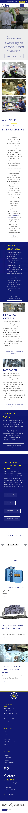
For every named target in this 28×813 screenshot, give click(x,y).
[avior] (5, 5)
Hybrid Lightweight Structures (12, 711)
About (6, 732)
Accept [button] (4, 809)
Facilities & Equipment (10, 737)
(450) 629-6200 (10, 794)
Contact (7, 755)
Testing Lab (8, 721)
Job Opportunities (9, 762)
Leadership (8, 734)
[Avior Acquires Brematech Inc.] (14, 574)
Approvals (7, 739)
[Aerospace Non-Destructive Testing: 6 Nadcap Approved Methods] (14, 653)
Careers (7, 760)
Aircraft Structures (9, 708)
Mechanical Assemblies (11, 713)
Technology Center (10, 718)
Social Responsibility (10, 742)
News (6, 744)
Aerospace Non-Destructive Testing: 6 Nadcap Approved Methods (12, 669)
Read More (4, 596)
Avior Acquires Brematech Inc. (13, 587)
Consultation (8, 757)
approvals (16, 235)
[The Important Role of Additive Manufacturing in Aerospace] (14, 612)
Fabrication (8, 716)
